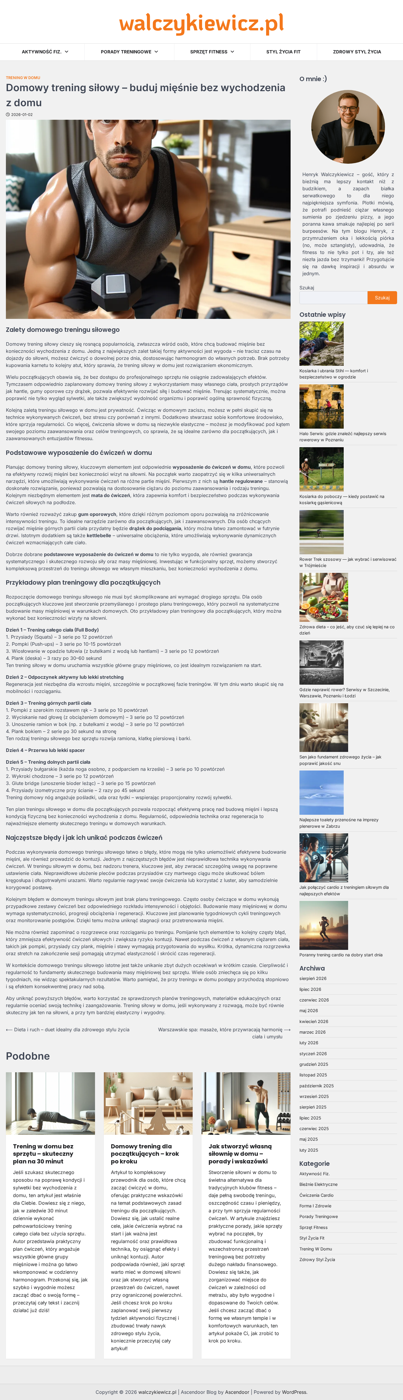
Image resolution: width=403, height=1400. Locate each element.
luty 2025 (308, 1149)
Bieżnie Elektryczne (318, 1184)
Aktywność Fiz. (42, 52)
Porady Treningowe (126, 52)
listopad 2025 (313, 1074)
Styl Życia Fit (283, 52)
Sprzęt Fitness (208, 52)
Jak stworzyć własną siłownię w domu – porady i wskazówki (240, 1153)
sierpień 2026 (313, 978)
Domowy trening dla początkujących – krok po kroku (145, 1153)
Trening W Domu (23, 78)
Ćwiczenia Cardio (316, 1194)
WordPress (294, 1392)
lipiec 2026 (310, 988)
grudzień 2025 (313, 1063)
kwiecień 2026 (313, 1021)
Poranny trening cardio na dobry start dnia (341, 954)
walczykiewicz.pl (201, 21)
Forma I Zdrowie (315, 1205)
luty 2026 (308, 1042)
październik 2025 (316, 1085)
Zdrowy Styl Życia (357, 52)
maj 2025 (308, 1139)
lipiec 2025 (310, 1117)
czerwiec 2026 (314, 999)
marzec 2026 (312, 1031)
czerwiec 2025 (314, 1128)
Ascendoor (237, 1392)
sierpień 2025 (312, 1106)
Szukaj (306, 288)
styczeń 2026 (313, 1053)
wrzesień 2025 (314, 1096)
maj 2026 (308, 1010)
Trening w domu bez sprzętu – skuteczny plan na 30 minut (43, 1153)
